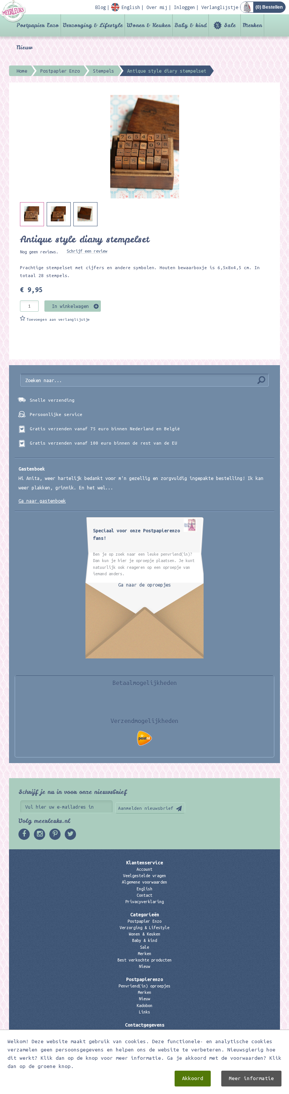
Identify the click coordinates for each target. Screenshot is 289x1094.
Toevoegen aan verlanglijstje (58, 319)
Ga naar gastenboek (42, 500)
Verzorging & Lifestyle (93, 25)
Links (144, 1012)
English (144, 889)
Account (144, 869)
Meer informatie (251, 1078)
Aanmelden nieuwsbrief (145, 808)
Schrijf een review (87, 251)
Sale (230, 25)
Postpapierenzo (144, 979)
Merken (252, 25)
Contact (144, 895)
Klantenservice (144, 862)
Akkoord (192, 1078)
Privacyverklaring (144, 901)
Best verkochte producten (144, 960)
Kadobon (144, 1005)
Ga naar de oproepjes (144, 584)
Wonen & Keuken (148, 25)
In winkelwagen (70, 306)
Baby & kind (191, 25)
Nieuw (24, 47)
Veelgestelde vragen (144, 875)
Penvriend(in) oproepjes (144, 986)
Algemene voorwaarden (144, 882)
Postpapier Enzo (38, 25)
